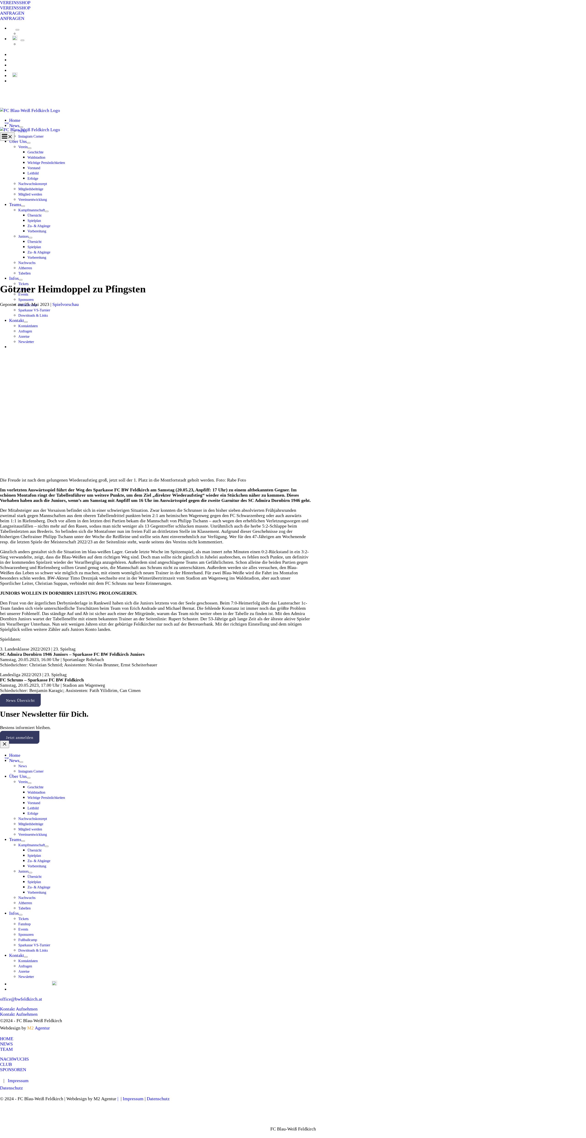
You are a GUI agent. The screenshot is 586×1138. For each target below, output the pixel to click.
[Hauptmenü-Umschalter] (7, 136)
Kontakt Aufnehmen (19, 1014)
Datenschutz (11, 1087)
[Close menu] (4, 744)
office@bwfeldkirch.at (21, 999)
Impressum (18, 1080)
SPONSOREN (13, 1069)
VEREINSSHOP (15, 7)
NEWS (6, 1043)
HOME (6, 1038)
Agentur (38, 1027)
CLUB (6, 1064)
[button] (293, 2)
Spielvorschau (65, 304)
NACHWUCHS (14, 1059)
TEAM (6, 1049)
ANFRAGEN (12, 18)
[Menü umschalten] (17, 29)
